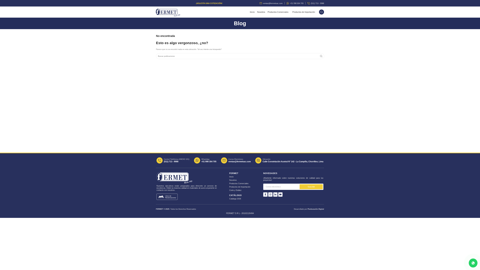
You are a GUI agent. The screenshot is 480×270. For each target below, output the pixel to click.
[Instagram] (270, 194)
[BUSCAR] (321, 56)
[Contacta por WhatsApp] (473, 263)
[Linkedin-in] (275, 194)
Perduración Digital (316, 209)
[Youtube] (280, 194)
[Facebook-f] (265, 194)
